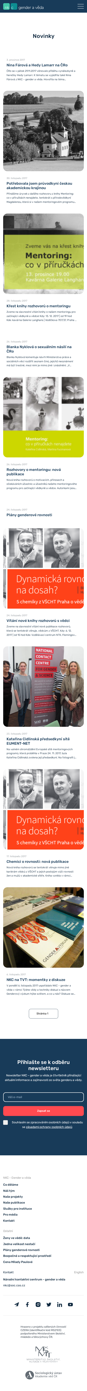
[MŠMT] (43, 1333)
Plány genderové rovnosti (29, 515)
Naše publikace (14, 1202)
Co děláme (10, 1185)
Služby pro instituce (17, 1209)
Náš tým (9, 1191)
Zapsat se (43, 1110)
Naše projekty (13, 1197)
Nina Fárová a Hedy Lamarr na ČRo (37, 65)
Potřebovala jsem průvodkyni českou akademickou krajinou (39, 185)
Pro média (10, 1214)
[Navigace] (80, 6)
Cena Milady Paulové (18, 1262)
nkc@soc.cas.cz (14, 1285)
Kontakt (9, 1221)
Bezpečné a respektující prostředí (27, 1256)
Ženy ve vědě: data (16, 1238)
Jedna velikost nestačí (19, 1244)
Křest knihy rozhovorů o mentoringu (39, 306)
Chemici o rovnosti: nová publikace (38, 861)
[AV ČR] (43, 1376)
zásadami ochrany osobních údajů (49, 1127)
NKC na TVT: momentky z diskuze (36, 980)
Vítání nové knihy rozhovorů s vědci (38, 621)
